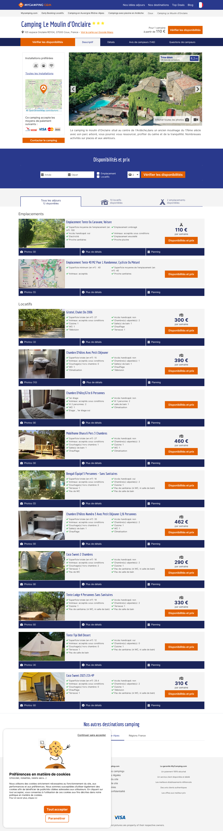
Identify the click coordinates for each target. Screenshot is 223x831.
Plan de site (111, 783)
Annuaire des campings (111, 771)
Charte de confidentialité (111, 791)
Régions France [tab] (137, 735)
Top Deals (178, 5)
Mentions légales (111, 775)
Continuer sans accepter (92, 735)
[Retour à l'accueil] (34, 4)
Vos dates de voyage (53, 169)
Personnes (133, 169)
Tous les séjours (51, 202)
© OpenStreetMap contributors (42, 110)
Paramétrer (57, 818)
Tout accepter (57, 809)
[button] (43, 89)
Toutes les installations (39, 73)
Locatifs (105, 176)
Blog (190, 5)
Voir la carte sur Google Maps (97, 32)
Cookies (111, 787)
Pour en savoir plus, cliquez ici (23, 798)
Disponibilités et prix (181, 240)
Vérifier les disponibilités (185, 30)
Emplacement (108, 173)
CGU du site (111, 779)
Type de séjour (107, 169)
